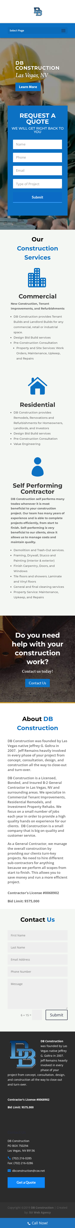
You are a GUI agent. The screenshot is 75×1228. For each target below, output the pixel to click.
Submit (56, 1015)
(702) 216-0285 (22, 1158)
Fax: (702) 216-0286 (20, 1163)
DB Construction (42, 1207)
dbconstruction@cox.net (28, 1171)
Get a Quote (26, 1182)
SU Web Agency (40, 1212)
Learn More (28, 86)
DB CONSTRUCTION (37, 65)
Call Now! (40, 1223)
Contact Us (37, 683)
